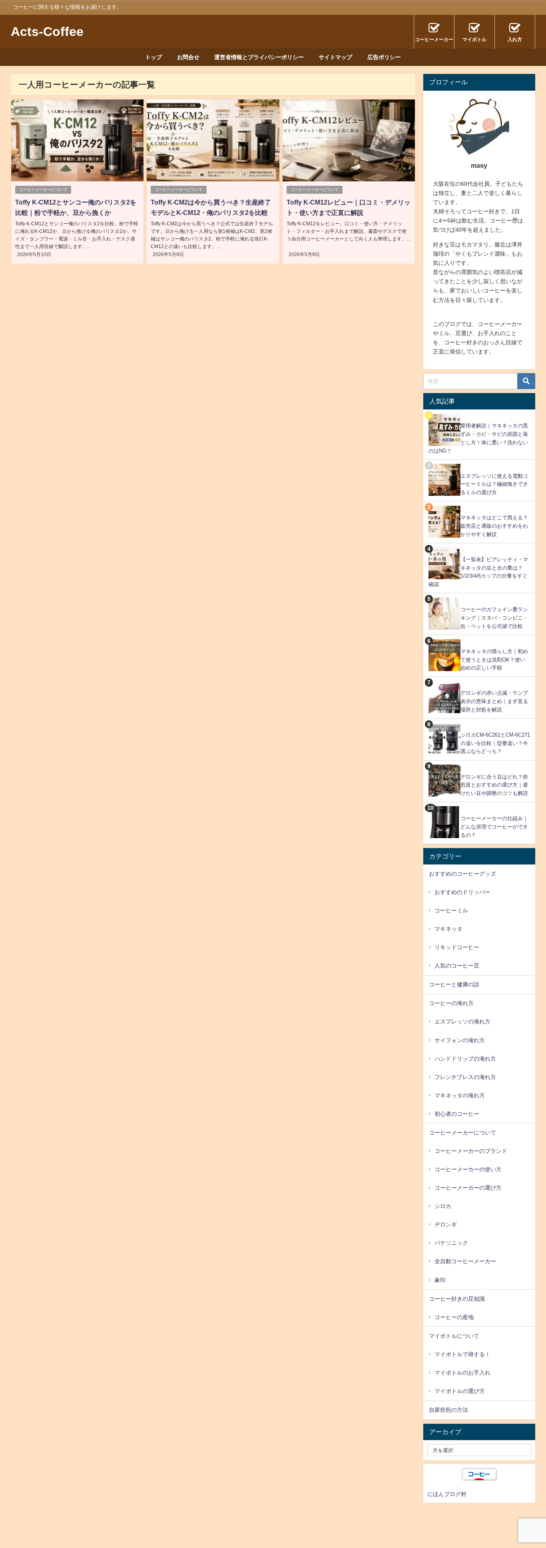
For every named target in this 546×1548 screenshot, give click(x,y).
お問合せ (188, 57)
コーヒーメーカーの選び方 (468, 1187)
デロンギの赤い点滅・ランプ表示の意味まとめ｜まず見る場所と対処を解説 (494, 701)
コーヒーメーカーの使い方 (468, 1169)
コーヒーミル (451, 910)
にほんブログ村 (446, 1494)
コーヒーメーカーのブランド (470, 1151)
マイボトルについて (454, 1336)
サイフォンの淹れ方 (459, 1040)
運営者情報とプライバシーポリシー (259, 57)
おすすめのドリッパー (462, 892)
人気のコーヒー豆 (456, 965)
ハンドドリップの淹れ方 (465, 1058)
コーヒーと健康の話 (454, 984)
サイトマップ (335, 57)
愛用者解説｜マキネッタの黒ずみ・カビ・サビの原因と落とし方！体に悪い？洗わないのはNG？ (478, 438)
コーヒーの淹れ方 (451, 1003)
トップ (153, 57)
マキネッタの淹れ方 (459, 1095)
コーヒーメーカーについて (43, 189)
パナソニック (451, 1243)
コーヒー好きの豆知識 (457, 1299)
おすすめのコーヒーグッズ (462, 873)
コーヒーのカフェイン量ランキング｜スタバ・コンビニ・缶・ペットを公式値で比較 (494, 617)
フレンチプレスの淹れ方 (465, 1077)
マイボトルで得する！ (462, 1354)
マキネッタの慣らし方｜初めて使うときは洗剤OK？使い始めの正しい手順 (494, 659)
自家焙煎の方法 (448, 1410)
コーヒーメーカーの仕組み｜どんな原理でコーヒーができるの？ (494, 826)
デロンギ (445, 1224)
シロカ (442, 1206)
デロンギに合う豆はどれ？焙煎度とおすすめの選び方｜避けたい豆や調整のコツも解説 (494, 785)
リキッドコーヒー (456, 947)
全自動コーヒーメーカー (465, 1261)
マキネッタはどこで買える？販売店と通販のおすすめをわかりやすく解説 (494, 526)
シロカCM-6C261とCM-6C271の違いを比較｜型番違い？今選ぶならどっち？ (495, 743)
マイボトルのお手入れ (462, 1372)
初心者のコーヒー (456, 1114)
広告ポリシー (384, 57)
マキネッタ (448, 929)
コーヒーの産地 (454, 1317)
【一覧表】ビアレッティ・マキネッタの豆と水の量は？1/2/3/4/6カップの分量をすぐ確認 (478, 572)
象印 (440, 1280)
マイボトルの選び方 (459, 1391)
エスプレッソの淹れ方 (462, 1021)
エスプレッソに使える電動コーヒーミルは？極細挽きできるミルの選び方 (494, 484)
